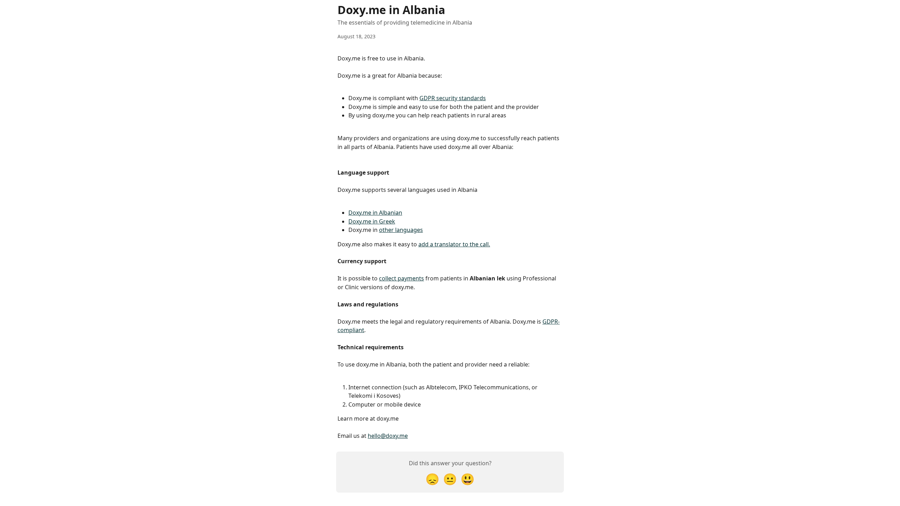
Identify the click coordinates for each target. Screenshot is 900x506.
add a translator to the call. (454, 244)
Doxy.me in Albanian (375, 212)
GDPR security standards (452, 98)
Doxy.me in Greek (371, 221)
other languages (401, 230)
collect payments (401, 278)
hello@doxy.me (388, 436)
